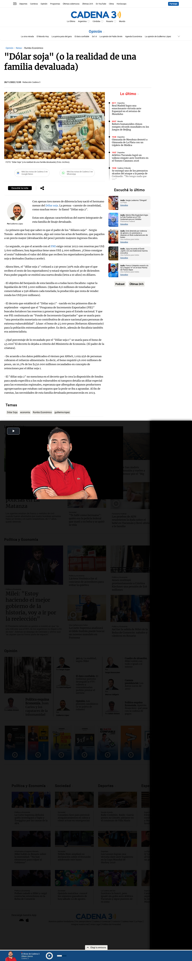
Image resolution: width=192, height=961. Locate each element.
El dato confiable (82, 36)
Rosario (109, 21)
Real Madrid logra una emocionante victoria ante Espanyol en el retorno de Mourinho (126, 109)
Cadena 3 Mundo (124, 168)
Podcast (120, 284)
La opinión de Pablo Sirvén (111, 36)
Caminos (34, 4)
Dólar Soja (12, 412)
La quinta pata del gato (62, 36)
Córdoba (96, 21)
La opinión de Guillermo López (158, 36)
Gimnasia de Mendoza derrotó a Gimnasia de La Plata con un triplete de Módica (129, 142)
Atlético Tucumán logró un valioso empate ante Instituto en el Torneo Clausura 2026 (130, 158)
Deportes (23, 4)
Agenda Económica (133, 36)
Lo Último (71, 21)
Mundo (122, 21)
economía (25, 412)
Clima (111, 4)
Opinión (44, 4)
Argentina (82, 21)
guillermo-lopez (62, 412)
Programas (55, 4)
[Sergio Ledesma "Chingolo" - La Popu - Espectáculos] (113, 203)
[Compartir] (42, 188)
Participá (173, 4)
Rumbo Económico (42, 412)
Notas (19, 48)
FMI (53, 246)
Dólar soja (52, 205)
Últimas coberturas (71, 4)
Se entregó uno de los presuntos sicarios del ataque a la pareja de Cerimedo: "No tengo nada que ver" (130, 174)
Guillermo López (16, 224)
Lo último (128, 94)
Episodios (124, 205)
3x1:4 (94, 36)
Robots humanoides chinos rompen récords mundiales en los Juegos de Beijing (130, 127)
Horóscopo (121, 4)
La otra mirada (27, 36)
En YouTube (101, 4)
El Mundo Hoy (43, 36)
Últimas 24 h (87, 4)
